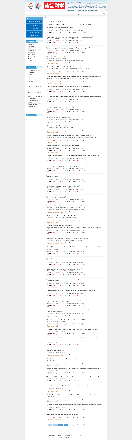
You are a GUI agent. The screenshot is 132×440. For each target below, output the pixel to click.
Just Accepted (31, 44)
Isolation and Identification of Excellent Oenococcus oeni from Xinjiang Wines (65, 300)
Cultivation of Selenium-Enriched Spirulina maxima (59, 225)
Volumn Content (31, 52)
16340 (35, 119)
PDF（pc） (68, 32)
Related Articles (56, 34)
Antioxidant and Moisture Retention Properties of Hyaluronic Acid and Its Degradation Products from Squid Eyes (73, 76)
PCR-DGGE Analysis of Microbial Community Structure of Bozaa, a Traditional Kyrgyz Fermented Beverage (72, 236)
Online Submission (35, 21)
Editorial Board (46, 14)
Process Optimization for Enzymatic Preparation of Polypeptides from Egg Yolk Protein (67, 309)
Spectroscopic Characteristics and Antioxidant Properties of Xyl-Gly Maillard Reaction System (69, 115)
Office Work (35, 35)
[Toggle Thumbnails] (80, 24)
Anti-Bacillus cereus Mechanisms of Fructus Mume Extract (61, 215)
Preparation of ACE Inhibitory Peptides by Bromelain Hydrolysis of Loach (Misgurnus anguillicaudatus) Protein (73, 376)
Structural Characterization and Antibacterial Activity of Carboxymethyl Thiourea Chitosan (68, 135)
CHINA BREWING (32, 98)
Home (35, 14)
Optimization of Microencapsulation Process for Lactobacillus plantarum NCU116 (66, 319)
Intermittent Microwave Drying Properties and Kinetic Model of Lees (63, 186)
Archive (29, 48)
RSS (29, 62)
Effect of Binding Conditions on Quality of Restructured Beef (61, 196)
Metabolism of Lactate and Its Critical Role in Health (59, 27)
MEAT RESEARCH (32, 90)
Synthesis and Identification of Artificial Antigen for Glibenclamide (62, 414)
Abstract (50, 32)
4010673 (35, 117)
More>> (40, 110)
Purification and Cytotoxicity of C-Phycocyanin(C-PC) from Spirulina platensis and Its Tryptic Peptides (71, 290)
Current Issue (31, 46)
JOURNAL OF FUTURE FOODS (35, 96)
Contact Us (99, 14)
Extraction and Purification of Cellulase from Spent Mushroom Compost (64, 269)
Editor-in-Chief (35, 32)
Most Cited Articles (32, 58)
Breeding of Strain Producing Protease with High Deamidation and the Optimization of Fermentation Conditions (73, 368)
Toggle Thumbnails (86, 24)
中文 (104, 14)
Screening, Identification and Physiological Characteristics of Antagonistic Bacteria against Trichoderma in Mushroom (75, 385)
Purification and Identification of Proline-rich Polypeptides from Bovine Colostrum (66, 165)
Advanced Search (32, 50)
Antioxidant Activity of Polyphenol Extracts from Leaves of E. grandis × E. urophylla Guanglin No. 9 (70, 47)
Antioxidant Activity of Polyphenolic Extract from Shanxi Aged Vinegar (63, 66)
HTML (60, 32)
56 (32, 121)
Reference (49, 34)
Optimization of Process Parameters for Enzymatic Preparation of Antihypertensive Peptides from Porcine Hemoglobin (74, 404)
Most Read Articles (32, 54)
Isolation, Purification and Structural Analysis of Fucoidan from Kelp (63, 145)
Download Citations (59, 24)
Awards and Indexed (62, 14)
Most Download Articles (33, 56)
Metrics (61, 34)
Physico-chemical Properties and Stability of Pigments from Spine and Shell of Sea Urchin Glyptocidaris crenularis (74, 96)
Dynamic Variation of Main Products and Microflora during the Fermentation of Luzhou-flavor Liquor (70, 358)
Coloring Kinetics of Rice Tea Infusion (56, 125)
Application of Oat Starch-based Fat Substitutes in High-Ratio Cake (63, 106)
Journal (39, 14)
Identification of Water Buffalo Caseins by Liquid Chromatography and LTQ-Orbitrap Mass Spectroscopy (71, 205)
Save (85, 32)
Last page (66, 424)
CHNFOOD (30, 84)
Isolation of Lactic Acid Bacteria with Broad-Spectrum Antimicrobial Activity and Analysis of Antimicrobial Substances (74, 337)
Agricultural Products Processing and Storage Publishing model (33, 106)
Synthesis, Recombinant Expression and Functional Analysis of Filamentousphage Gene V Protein (70, 394)
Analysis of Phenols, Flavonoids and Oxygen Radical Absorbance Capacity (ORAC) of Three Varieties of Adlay (73, 155)
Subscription (53, 14)
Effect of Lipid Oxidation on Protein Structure (57, 56)
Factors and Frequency (73, 14)
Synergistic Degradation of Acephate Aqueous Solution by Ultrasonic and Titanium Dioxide (68, 86)
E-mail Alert (30, 60)
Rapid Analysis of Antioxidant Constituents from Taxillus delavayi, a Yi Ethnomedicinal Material (69, 37)
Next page (60, 424)
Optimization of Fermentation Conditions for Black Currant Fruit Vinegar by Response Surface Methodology (72, 329)
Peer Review (35, 25)
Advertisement (91, 14)
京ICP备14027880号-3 (66, 433)
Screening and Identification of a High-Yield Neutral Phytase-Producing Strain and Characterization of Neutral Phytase (75, 258)
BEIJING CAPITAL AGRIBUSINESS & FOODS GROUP (34, 76)
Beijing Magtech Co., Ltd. (68, 437)
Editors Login (35, 28)
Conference (83, 14)
